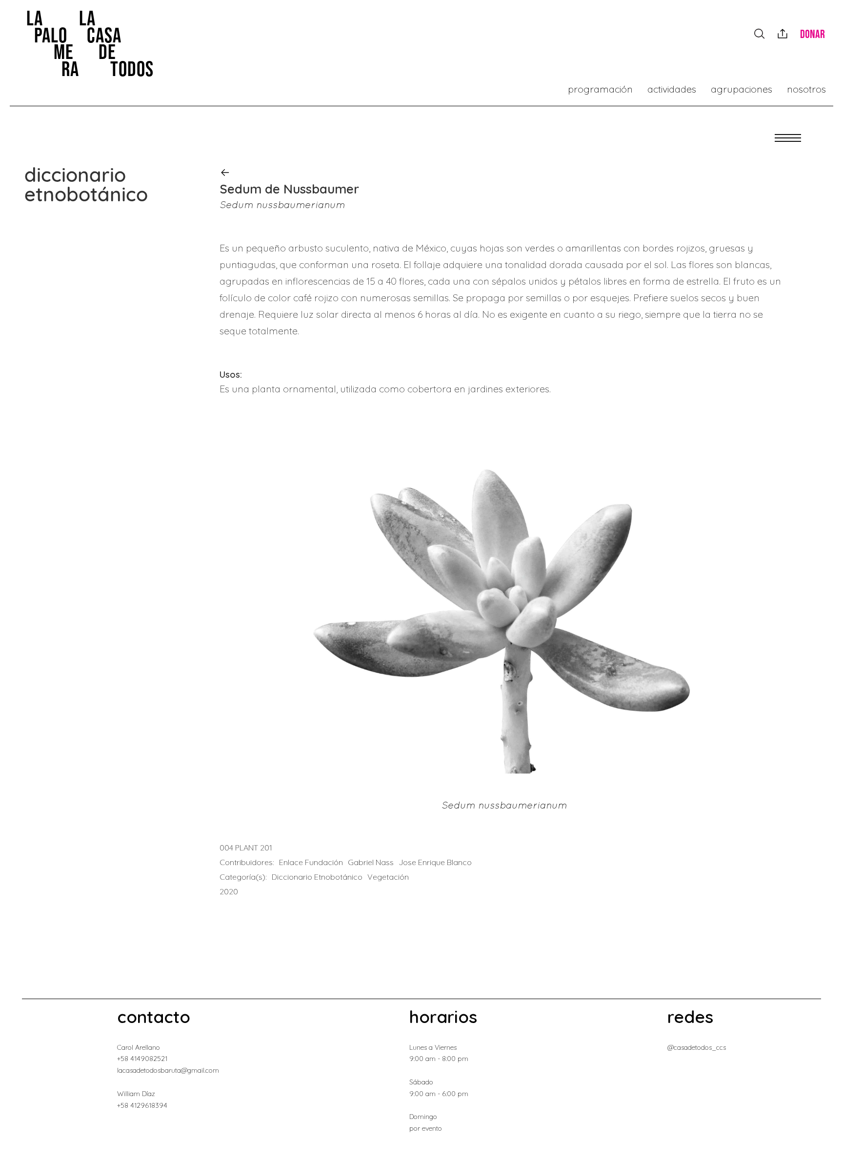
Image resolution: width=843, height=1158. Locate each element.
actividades (671, 89)
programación (600, 89)
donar (812, 34)
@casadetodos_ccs (696, 1047)
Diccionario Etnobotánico (317, 877)
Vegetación (388, 877)
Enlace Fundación (311, 862)
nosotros (806, 89)
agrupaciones (741, 89)
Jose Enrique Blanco (435, 862)
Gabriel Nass (371, 862)
